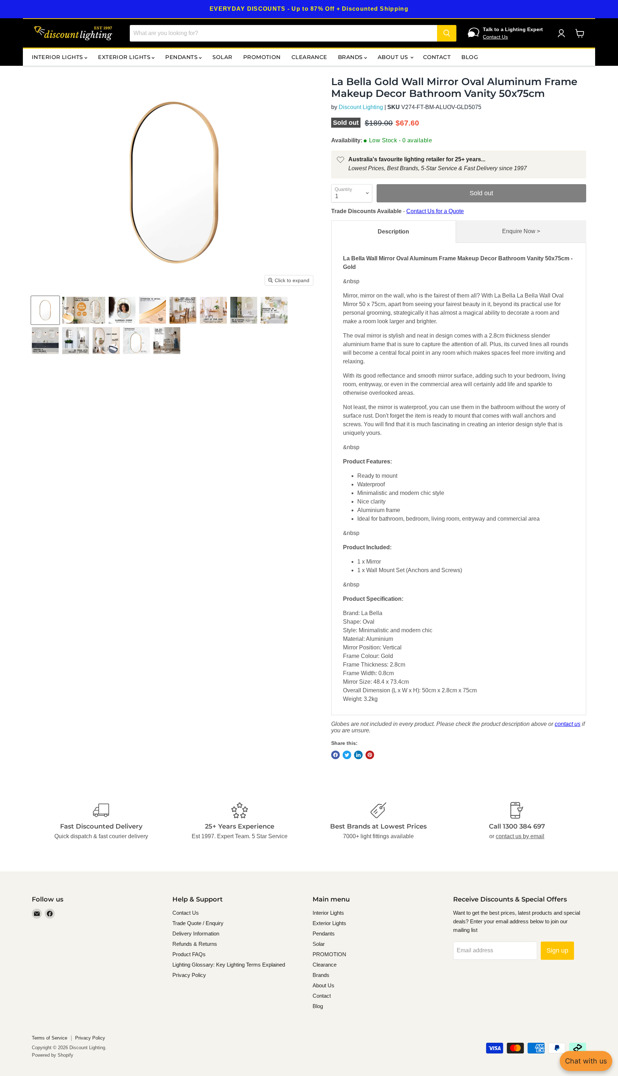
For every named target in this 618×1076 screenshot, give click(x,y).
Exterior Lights (125, 57)
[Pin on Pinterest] (370, 755)
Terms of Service (49, 1038)
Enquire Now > (521, 231)
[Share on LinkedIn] (358, 755)
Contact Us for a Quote (435, 211)
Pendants (182, 57)
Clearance (309, 57)
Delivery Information (195, 933)
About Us (393, 57)
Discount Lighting (361, 107)
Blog (469, 57)
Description (393, 232)
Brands (351, 57)
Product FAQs (189, 954)
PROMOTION (262, 57)
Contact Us (495, 37)
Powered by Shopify (52, 1055)
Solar (222, 57)
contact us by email (520, 836)
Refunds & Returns (194, 944)
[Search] (446, 33)
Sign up (557, 950)
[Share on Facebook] (335, 755)
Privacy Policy (189, 975)
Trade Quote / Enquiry (198, 923)
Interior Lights (58, 57)
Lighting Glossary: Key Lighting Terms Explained (228, 965)
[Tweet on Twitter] (347, 755)
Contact (437, 57)
